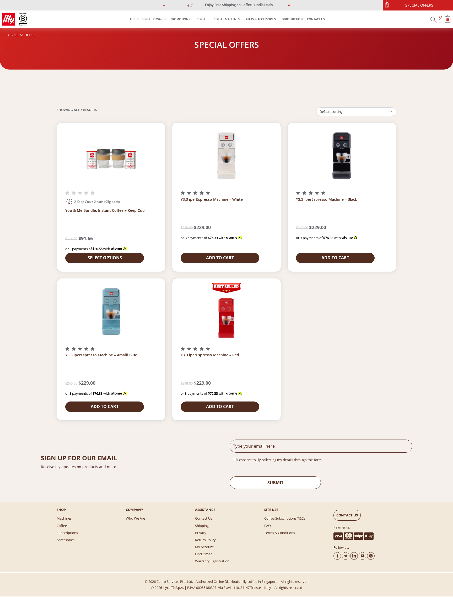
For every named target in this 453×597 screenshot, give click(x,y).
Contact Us (203, 518)
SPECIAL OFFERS (419, 5)
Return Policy (205, 539)
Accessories (65, 539)
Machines (64, 518)
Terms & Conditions (279, 532)
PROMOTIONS (180, 19)
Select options (105, 258)
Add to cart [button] (220, 258)
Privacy (200, 532)
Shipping (202, 525)
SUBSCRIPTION (292, 19)
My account (204, 547)
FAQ (267, 525)
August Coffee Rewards (148, 19)
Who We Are (135, 518)
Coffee (62, 525)
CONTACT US (316, 19)
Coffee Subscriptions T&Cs (284, 518)
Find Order (203, 554)
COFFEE (202, 19)
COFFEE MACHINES (227, 19)
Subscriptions (67, 532)
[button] (164, 5)
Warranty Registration (212, 561)
